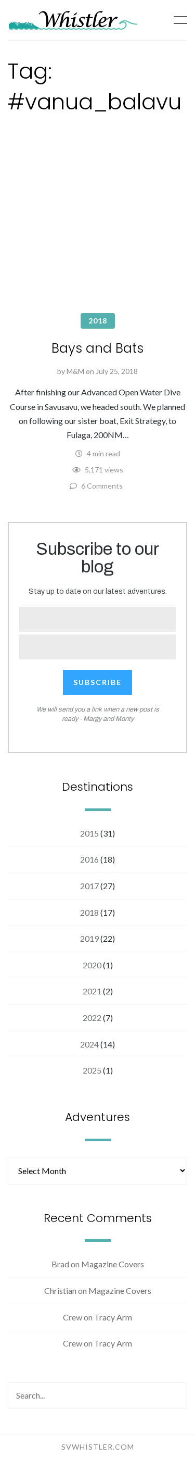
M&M (75, 371)
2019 (89, 938)
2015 (89, 833)
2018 (97, 320)
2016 (89, 859)
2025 (92, 1070)
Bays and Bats (97, 348)
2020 (92, 965)
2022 (92, 1017)
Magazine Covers (112, 1264)
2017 (89, 886)
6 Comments (102, 485)
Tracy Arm (113, 1317)
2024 (89, 1044)
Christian (60, 1290)
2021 (92, 991)
